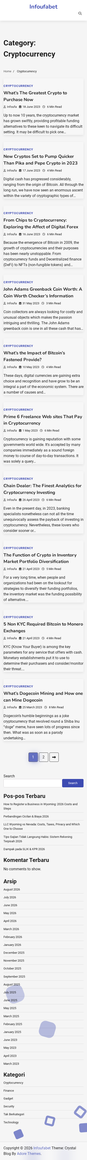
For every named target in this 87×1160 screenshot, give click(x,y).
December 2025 (13, 952)
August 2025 (11, 984)
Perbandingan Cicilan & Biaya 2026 (26, 816)
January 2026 (12, 945)
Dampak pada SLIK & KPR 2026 (24, 849)
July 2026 (9, 897)
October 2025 (12, 968)
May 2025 (9, 1008)
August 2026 (11, 889)
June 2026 (10, 905)
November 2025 (13, 960)
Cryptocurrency (18, 86)
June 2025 (10, 1000)
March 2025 (11, 1016)
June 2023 (10, 1040)
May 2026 (9, 913)
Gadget (8, 1098)
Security (8, 1106)
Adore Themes (29, 1153)
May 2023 (9, 1047)
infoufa (12, 106)
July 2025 (9, 992)
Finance (8, 1090)
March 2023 (11, 1063)
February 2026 (12, 937)
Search (9, 776)
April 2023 (9, 1056)
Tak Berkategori (13, 1114)
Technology (11, 1122)
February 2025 (12, 1024)
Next (54, 757)
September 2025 (14, 976)
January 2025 (12, 1032)
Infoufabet (43, 7)
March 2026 (11, 929)
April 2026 (9, 921)
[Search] (80, 13)
